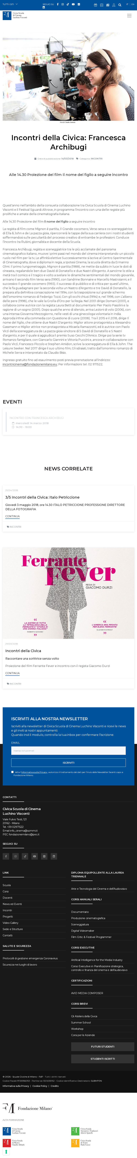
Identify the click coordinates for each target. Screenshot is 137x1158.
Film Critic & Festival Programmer (91, 937)
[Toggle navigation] (129, 15)
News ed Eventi (12, 904)
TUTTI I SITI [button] (8, 4)
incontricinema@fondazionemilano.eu (30, 364)
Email (15, 742)
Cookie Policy (39, 1086)
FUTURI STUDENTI (102, 1046)
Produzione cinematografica (88, 918)
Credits (55, 1086)
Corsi (6, 891)
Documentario (80, 912)
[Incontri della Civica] (68, 593)
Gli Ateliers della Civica (84, 1016)
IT (127, 4)
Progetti (8, 916)
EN (132, 4)
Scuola (7, 885)
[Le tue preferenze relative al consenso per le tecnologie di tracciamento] (6, 1151)
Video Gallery (10, 922)
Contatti (7, 935)
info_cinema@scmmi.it (23, 830)
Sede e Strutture (13, 929)
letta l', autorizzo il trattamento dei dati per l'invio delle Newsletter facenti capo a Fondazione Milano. (68, 774)
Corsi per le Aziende (83, 1035)
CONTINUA (12, 516)
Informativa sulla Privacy (34, 772)
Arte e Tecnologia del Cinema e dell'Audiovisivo (99, 888)
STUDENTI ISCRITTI (103, 1058)
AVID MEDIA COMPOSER (87, 993)
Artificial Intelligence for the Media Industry (97, 960)
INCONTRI (15, 526)
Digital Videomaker (82, 930)
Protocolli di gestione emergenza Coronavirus (30, 958)
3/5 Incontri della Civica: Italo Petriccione (42, 497)
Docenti (7, 897)
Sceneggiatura (80, 924)
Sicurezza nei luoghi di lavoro (20, 964)
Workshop (77, 1028)
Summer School (81, 1022)
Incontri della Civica (23, 651)
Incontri (7, 910)
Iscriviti (68, 762)
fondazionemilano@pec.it (24, 834)
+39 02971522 (15, 827)
